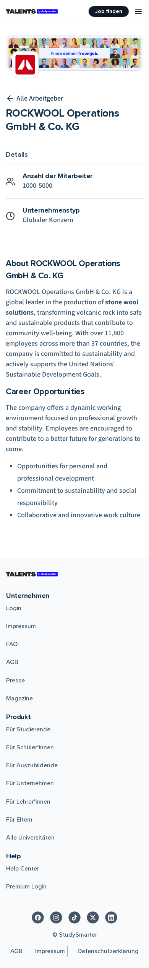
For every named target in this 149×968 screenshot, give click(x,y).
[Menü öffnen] (138, 11)
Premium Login (26, 886)
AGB (12, 662)
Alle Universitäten (30, 837)
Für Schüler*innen (30, 747)
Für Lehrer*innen (28, 802)
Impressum (21, 626)
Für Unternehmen (30, 783)
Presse (15, 680)
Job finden (108, 11)
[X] (93, 917)
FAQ (12, 644)
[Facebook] (38, 917)
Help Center (22, 868)
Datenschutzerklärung (108, 951)
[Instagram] (56, 917)
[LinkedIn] (111, 917)
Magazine (19, 698)
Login (13, 608)
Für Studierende (28, 729)
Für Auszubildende (32, 765)
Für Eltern (19, 819)
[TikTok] (74, 917)
